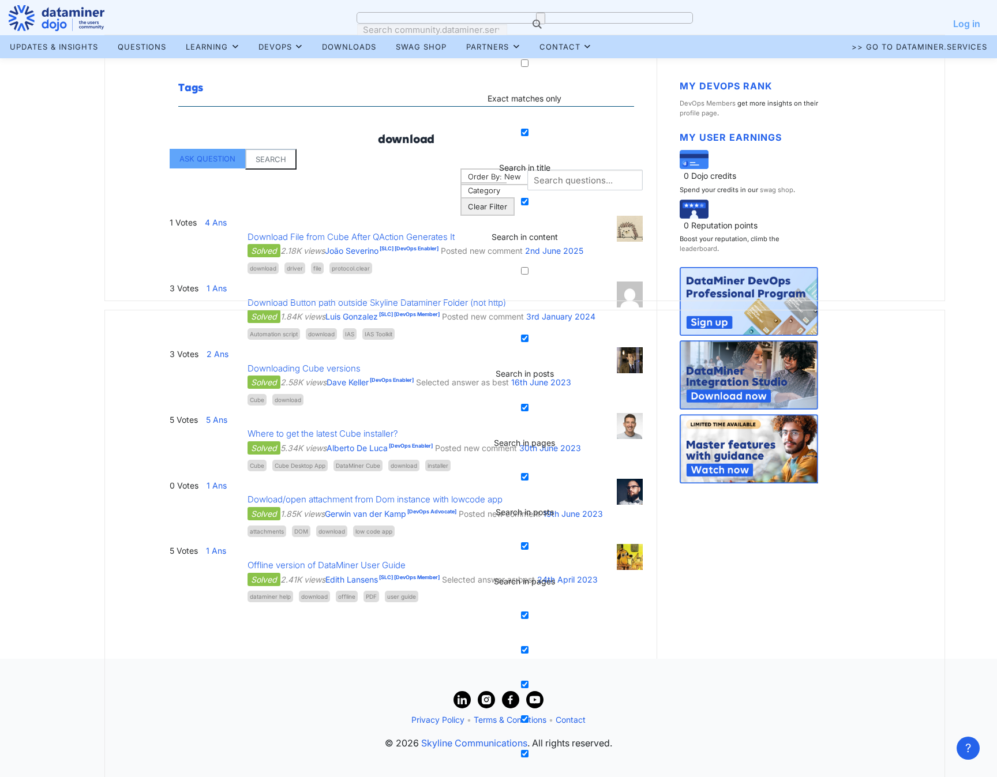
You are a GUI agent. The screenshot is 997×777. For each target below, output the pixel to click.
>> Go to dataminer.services (919, 46)
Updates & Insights (54, 46)
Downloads (349, 46)
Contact (559, 46)
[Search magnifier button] (540, 18)
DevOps (275, 46)
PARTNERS (487, 46)
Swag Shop (421, 46)
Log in (966, 23)
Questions (142, 46)
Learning (207, 46)
